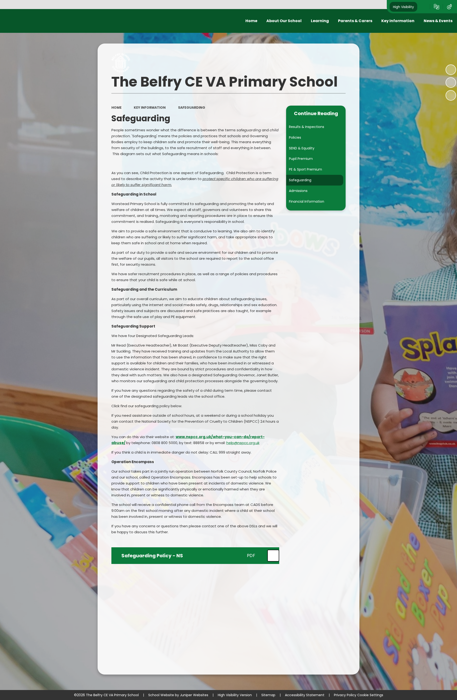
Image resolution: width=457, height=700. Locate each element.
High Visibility (403, 6)
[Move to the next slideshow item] (451, 95)
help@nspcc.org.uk (242, 442)
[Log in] (449, 6)
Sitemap (268, 695)
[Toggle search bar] (423, 6)
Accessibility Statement (304, 695)
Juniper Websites (194, 695)
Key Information (150, 107)
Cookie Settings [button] (370, 695)
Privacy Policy (345, 695)
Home (116, 107)
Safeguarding (191, 107)
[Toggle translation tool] (436, 6)
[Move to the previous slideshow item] (451, 82)
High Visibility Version (235, 695)
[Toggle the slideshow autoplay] (451, 69)
